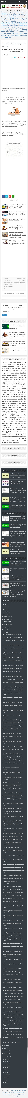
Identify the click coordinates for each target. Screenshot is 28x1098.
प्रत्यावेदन (11, 394)
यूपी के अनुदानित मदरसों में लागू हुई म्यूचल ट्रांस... (12, 637)
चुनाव (22, 375)
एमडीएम (16, 368)
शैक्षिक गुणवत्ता (9, 429)
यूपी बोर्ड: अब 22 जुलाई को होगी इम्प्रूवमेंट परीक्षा (12, 668)
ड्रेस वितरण (15, 381)
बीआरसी (18, 401)
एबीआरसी (12, 368)
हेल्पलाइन (17, 442)
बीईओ (22, 401)
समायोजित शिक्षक (10, 435)
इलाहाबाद (3, 14)
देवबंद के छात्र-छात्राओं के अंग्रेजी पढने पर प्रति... (13, 723)
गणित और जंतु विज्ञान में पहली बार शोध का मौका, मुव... (13, 1031)
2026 (4, 606)
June (5, 632)
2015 (4, 1077)
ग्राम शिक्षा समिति (10, 375)
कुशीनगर (13, 16)
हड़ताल (14, 442)
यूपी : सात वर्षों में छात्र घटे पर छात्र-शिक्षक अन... (12, 782)
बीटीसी (12, 404)
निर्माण (21, 385)
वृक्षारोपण (3, 421)
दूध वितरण (24, 381)
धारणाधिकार (8, 383)
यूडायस (21, 409)
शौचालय (20, 429)
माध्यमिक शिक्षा (6, 407)
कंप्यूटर (24, 368)
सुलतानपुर (12, 35)
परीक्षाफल (12, 391)
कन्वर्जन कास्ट (9, 370)
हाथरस (6, 37)
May (5, 1045)
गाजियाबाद (25, 16)
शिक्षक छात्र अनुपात (13, 423)
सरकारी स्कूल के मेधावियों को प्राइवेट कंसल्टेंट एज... (13, 793)
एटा (11, 14)
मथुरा (2, 28)
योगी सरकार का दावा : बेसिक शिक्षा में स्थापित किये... (13, 690)
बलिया (17, 24)
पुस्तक (21, 392)
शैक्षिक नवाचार (16, 429)
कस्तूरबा (13, 370)
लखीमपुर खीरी (4, 32)
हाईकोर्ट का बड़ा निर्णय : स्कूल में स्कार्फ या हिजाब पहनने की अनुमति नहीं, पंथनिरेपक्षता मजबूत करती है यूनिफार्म (17, 343)
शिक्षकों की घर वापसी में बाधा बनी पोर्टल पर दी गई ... (13, 836)
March (5, 1051)
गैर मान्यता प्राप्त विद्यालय (20, 374)
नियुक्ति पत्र (13, 385)
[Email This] (21, 57)
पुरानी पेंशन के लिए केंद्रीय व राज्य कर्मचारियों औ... (13, 657)
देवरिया (2, 22)
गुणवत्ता (12, 374)
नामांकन (19, 383)
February (6, 1053)
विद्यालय (11, 417)
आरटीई (17, 364)
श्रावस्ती (9, 33)
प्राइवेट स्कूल (23, 398)
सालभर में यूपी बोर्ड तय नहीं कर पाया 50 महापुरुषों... (13, 933)
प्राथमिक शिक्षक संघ (7, 400)
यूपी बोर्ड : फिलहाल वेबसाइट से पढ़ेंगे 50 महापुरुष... (13, 720)
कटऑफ (4, 370)
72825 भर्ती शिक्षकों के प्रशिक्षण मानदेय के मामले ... (13, 1018)
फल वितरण (18, 400)
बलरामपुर (13, 24)
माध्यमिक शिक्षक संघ (21, 405)
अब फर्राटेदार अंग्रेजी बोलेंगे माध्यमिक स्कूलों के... (12, 785)
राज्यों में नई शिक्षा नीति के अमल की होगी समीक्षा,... (12, 746)
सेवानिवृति (8, 440)
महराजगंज (7, 27)
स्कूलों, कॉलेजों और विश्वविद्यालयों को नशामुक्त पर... (13, 972)
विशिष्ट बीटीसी (22, 419)
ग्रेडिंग (15, 375)
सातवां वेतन (16, 438)
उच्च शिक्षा (16, 366)
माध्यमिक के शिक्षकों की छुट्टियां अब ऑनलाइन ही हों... (13, 796)
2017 (4, 1072)
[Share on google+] (10, 196)
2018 (4, 1069)
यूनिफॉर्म (24, 409)
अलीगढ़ (17, 12)
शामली (26, 32)
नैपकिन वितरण (6, 386)
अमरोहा (9, 12)
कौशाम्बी (21, 16)
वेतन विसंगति (21, 421)
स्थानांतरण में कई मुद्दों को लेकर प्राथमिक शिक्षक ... (13, 757)
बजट (25, 400)
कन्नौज (18, 14)
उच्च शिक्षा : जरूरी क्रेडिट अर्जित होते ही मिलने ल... (13, 875)
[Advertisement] (14, 74)
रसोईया (10, 411)
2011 (4, 1080)
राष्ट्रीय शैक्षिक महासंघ (9, 413)
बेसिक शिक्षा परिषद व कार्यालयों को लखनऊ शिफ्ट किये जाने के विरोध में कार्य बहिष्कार (18, 585)
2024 (4, 612)
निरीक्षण (17, 385)
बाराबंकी (7, 26)
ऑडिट (22, 368)
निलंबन (24, 385)
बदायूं (6, 24)
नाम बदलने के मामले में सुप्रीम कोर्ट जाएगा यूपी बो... (13, 1028)
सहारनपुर (25, 33)
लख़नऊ (16, 32)
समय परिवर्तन (23, 431)
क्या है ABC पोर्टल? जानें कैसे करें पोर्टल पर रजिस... (13, 687)
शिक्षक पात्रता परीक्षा (22, 423)
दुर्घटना (19, 381)
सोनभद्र (22, 35)
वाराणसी (21, 32)
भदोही (24, 25)
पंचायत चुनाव (24, 386)
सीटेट (19, 438)
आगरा (22, 12)
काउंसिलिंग (15, 372)
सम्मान (18, 436)
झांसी (26, 20)
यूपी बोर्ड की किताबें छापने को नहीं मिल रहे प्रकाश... (13, 760)
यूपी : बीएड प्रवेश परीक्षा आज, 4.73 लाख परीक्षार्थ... (13, 808)
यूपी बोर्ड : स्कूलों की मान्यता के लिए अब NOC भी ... (13, 969)
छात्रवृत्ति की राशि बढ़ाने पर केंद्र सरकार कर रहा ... (13, 889)
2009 (4, 1083)
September (7, 624)
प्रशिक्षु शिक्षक (20, 396)
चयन (19, 375)
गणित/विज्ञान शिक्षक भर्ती (6, 374)
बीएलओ (3, 404)
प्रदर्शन (15, 394)
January (6, 1056)
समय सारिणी (5, 433)
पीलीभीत (7, 22)
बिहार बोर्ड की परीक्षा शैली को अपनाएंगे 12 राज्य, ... (13, 987)
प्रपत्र (19, 394)
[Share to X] (15, 57)
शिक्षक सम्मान (12, 425)
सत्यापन (9, 431)
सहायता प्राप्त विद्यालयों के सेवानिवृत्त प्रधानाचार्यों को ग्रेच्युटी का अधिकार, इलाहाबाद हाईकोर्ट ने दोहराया (16, 227)
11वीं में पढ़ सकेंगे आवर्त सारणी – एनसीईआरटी (12, 999)
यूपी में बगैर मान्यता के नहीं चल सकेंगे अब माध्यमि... (12, 1021)
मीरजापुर (19, 28)
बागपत (4, 25)
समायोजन (4, 435)
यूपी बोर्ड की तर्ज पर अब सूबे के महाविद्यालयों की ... (12, 821)
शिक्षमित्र (18, 425)
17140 (3, 362)
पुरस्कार (17, 392)
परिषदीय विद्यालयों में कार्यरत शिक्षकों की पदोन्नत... (12, 754)
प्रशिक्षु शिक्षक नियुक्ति (14, 398)
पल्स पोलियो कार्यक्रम (19, 391)
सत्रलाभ (18, 431)
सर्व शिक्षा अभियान (22, 436)
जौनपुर (13, 20)
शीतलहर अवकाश (20, 427)
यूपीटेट (3, 411)
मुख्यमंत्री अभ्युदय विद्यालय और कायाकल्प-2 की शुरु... (13, 878)
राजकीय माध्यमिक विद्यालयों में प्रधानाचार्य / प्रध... (13, 726)
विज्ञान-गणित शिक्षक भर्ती (19, 415)
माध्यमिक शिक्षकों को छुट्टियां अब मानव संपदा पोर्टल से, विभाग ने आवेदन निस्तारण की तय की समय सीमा (8, 284)
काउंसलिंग (9, 372)
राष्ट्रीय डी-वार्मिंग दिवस (16, 411)
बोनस (18, 403)
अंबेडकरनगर (4, 12)
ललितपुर (12, 32)
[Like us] (19, 1)
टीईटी (6, 381)
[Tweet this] (6, 196)
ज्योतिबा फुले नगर (19, 20)
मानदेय (13, 407)
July (5, 629)
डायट (10, 381)
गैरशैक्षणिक (4, 375)
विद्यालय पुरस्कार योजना (18, 417)
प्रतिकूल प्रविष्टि (5, 394)
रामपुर (14, 30)
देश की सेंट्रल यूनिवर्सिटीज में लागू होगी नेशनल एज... (13, 920)
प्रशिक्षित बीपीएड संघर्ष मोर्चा (11, 396)
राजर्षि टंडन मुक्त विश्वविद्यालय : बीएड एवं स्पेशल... (12, 702)
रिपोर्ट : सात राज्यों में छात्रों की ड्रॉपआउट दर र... (12, 847)
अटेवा (11, 363)
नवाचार (11, 383)
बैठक (15, 404)
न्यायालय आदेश (19, 386)
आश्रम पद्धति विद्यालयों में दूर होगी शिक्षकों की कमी (12, 990)
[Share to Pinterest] (24, 57)
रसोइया (7, 411)
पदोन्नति (11, 388)
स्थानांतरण (5, 442)
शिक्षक (7, 423)
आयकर (14, 364)
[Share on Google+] (18, 57)
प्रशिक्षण (4, 396)
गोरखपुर (11, 18)
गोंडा (5, 18)
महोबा (12, 28)
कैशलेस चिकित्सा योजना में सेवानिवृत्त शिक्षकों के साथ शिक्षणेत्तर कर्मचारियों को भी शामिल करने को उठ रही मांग (17, 544)
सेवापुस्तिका (13, 440)
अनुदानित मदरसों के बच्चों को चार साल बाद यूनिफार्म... (13, 665)
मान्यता (16, 407)
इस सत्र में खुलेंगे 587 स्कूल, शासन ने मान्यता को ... (13, 679)
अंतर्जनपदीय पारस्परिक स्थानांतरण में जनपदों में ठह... (13, 833)
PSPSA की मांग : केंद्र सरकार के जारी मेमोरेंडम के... (13, 996)
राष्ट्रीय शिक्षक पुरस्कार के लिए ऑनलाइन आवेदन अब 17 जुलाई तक (17, 220)
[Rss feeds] (26, 1)
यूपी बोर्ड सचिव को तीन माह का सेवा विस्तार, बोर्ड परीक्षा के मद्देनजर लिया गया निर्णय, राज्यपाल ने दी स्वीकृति (17, 577)
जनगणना (12, 377)
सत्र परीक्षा (14, 431)
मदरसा (3, 405)
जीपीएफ (11, 379)
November (7, 619)
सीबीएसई (23, 438)
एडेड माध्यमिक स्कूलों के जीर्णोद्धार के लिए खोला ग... (13, 936)
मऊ (26, 25)
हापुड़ (10, 37)
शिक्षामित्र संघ (11, 427)
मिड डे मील (22, 407)
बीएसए (8, 403)
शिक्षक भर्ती (5, 425)
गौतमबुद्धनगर (22, 18)
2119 (4, 604)
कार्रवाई (23, 372)
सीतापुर (8, 35)
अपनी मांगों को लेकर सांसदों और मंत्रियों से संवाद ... (13, 839)
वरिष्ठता (17, 413)
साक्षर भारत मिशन (10, 438)
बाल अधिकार (9, 401)
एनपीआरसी (8, 368)
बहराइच (23, 24)
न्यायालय (14, 386)
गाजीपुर (2, 18)
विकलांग (9, 415)
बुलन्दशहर (21, 25)
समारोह (5, 436)
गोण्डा (7, 18)
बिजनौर (11, 26)
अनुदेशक (19, 363)
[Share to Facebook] (11, 57)
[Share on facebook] (3, 196)
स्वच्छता (10, 442)
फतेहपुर (13, 22)
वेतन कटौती (11, 421)
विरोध (16, 419)
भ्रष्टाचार (24, 404)
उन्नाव (8, 14)
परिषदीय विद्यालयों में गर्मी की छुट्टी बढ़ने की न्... (12, 733)
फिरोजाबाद (25, 22)
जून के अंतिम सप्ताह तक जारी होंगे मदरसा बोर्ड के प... (13, 892)
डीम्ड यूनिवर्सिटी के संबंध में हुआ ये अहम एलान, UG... (13, 979)
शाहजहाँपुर (3, 33)
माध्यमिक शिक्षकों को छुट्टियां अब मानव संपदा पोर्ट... (13, 943)
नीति (3, 386)
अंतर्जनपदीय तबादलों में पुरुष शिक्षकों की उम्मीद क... (13, 676)
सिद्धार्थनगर (3, 35)
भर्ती (20, 404)
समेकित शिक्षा (14, 436)
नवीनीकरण (15, 383)
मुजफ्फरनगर (24, 28)
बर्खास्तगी (4, 401)
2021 (4, 1062)
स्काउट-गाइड (19, 440)
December (6, 616)
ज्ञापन (3, 381)
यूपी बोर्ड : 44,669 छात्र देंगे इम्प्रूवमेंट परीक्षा (12, 895)
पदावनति (6, 389)
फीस (22, 400)
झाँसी (23, 20)
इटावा (26, 12)
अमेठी (13, 12)
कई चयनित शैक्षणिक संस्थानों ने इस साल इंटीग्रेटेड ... (13, 1012)
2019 (4, 1067)
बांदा (1, 25)
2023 (4, 614)
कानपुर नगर (5, 16)
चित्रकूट (6, 20)
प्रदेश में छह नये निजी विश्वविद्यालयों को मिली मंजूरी (13, 951)
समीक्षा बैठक (9, 436)
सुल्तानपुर (17, 35)
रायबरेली (19, 30)
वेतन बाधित (16, 421)
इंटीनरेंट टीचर (10, 366)
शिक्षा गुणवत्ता (23, 425)
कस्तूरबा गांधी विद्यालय (19, 370)
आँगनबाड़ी (4, 364)
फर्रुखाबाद (19, 22)
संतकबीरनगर (15, 33)
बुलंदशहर (16, 26)
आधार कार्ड (9, 364)
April (5, 1048)
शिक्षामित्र (5, 427)
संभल (21, 33)
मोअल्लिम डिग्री (16, 409)
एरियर (19, 368)
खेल (25, 372)
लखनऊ (24, 30)
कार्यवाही (19, 372)
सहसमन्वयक (4, 438)
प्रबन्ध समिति (23, 394)
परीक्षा (7, 391)
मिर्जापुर (15, 28)
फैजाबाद (2, 24)
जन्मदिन (15, 377)
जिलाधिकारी (7, 379)
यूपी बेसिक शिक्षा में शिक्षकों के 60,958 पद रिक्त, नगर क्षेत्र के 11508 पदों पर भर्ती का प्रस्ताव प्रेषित (17, 518)
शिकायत (3, 423)
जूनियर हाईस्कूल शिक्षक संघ (20, 379)
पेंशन (25, 392)
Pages (4, 2)
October (6, 622)
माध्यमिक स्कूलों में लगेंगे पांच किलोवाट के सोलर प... (13, 886)
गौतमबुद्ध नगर (17, 18)
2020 (4, 1064)
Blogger (17, 1096)
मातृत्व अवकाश (13, 405)
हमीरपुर (25, 35)
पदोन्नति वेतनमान (18, 389)
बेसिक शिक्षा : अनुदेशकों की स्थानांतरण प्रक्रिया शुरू (13, 898)
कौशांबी (17, 16)
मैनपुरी (10, 30)
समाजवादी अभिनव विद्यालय (14, 433)
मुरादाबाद (3, 30)
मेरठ (7, 30)
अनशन (14, 363)
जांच (3, 379)
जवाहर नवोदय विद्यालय (21, 377)
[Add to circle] (22, 1)
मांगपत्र (7, 405)
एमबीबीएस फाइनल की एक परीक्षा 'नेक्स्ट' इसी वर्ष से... (13, 1015)
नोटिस (10, 386)
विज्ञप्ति (13, 415)
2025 (4, 609)
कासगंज (9, 16)
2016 (4, 1075)
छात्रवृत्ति (8, 377)
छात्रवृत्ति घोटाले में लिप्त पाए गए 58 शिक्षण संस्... (12, 1034)
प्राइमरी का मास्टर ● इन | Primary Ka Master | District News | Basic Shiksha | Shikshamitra (14, 1092)
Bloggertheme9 (20, 1094)
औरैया (14, 14)
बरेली (9, 24)
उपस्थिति (22, 366)
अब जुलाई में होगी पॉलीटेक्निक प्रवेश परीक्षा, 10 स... (13, 867)
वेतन (7, 421)
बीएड (25, 401)
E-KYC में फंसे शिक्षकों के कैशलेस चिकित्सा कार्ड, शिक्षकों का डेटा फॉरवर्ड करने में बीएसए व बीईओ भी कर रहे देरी (17, 206)
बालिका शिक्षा (14, 401)
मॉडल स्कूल (11, 409)
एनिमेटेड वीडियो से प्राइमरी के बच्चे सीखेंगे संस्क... (13, 634)
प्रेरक (13, 400)
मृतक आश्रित (5, 409)
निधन (5, 385)
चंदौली (26, 18)
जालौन (9, 20)
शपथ (25, 421)
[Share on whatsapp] (13, 196)
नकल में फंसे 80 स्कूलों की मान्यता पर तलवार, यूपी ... (13, 993)
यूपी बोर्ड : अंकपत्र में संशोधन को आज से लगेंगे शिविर (13, 864)
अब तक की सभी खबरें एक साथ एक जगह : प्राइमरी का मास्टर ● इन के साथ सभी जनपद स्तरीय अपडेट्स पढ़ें (17, 326)
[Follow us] (24, 1)
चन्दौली (2, 20)
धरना (3, 383)
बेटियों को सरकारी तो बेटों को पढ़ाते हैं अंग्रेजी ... (12, 1042)
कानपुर (22, 14)
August (6, 627)
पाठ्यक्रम (12, 392)
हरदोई (2, 37)
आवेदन (21, 364)
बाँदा (26, 24)
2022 (4, 1059)
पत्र (3, 389)
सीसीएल (3, 440)
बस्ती (19, 24)
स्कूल (25, 440)
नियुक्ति (8, 385)
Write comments (19, 293)
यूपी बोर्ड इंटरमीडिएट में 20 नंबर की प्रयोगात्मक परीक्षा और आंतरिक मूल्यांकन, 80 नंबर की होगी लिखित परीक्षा (18, 475)
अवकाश (23, 362)
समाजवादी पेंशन (23, 433)
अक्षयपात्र (7, 362)
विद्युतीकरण (11, 419)
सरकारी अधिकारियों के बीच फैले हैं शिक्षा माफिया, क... (13, 645)
